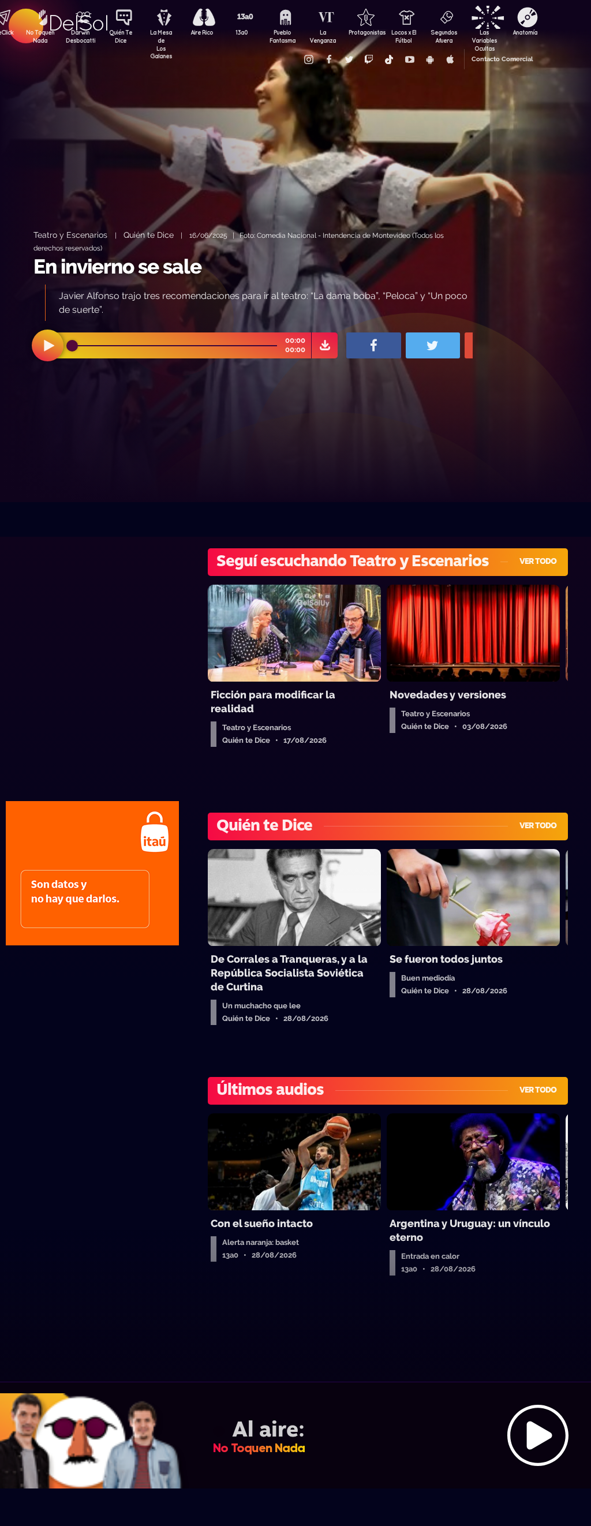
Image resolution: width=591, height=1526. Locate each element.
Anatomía (525, 32)
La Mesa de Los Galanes (161, 37)
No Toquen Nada (40, 36)
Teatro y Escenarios (71, 235)
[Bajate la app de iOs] (449, 59)
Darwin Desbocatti (80, 36)
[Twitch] (368, 59)
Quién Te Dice (120, 36)
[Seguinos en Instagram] (308, 59)
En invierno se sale (117, 266)
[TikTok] (389, 59)
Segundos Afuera (444, 36)
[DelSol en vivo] (295, 1435)
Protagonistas (363, 32)
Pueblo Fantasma (283, 36)
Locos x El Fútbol (403, 36)
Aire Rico (201, 32)
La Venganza (322, 36)
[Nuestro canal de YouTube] (409, 59)
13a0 (241, 32)
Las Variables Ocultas (484, 37)
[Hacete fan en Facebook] (328, 59)
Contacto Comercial (502, 59)
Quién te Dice (149, 235)
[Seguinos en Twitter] (348, 59)
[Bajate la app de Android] (429, 59)
